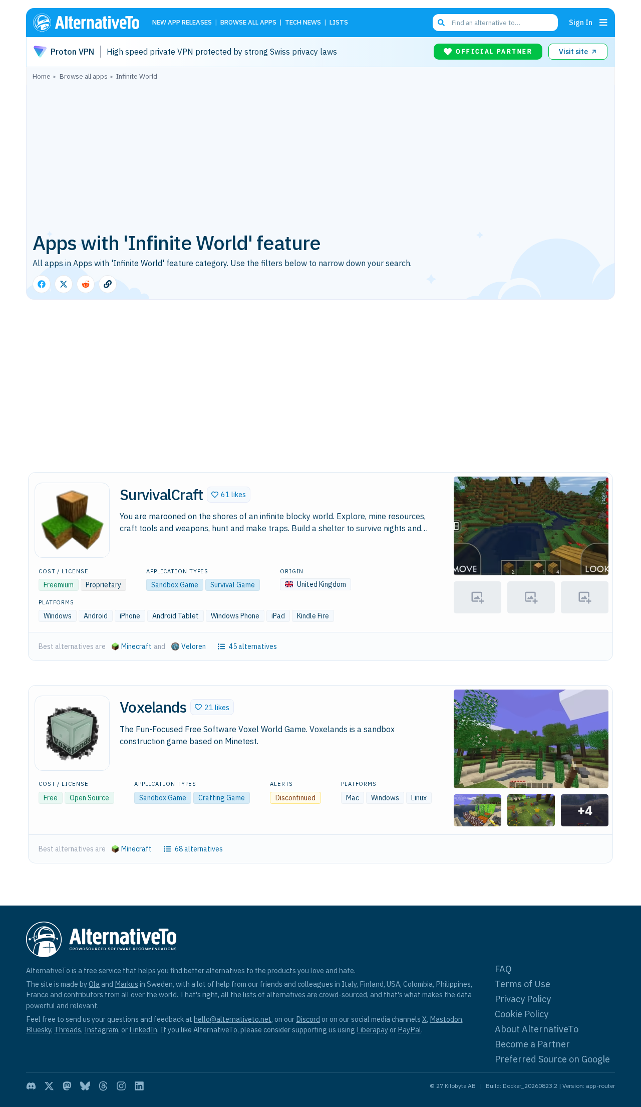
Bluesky (38, 1029)
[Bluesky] (85, 1086)
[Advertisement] (320, 155)
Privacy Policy (523, 999)
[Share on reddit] (86, 284)
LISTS (339, 23)
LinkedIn (143, 1029)
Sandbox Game (174, 584)
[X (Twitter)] (49, 1086)
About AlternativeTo (536, 1029)
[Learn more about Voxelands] (72, 733)
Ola (94, 984)
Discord (308, 1019)
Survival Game (232, 584)
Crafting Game (221, 797)
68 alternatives (199, 848)
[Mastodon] (67, 1086)
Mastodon (446, 1019)
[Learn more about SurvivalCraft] (72, 520)
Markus (126, 984)
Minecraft (136, 646)
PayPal (409, 1029)
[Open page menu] (603, 22)
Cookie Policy (521, 1014)
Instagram (101, 1029)
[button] (228, 495)
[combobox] (495, 22)
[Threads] (103, 1086)
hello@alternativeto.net (232, 1019)
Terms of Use (522, 984)
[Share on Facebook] (42, 284)
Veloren (193, 646)
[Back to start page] (90, 23)
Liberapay (372, 1029)
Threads (67, 1029)
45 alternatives (253, 646)
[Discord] (31, 1086)
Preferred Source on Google (552, 1059)
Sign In (580, 22)
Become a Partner (532, 1044)
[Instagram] (121, 1086)
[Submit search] (441, 22)
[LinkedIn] (139, 1086)
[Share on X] (64, 284)
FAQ (503, 969)
